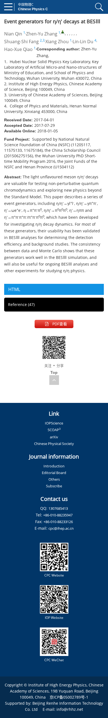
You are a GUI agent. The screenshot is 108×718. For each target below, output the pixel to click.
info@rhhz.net (69, 709)
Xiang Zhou (57, 41)
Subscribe (54, 485)
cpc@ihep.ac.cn (61, 528)
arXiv (54, 436)
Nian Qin (13, 34)
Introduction (54, 466)
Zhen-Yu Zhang (41, 34)
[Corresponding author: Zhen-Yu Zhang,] (62, 32)
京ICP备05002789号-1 (69, 697)
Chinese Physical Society (54, 443)
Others (54, 479)
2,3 (42, 40)
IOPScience (54, 423)
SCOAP (54, 429)
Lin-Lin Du (83, 41)
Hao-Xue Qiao (18, 49)
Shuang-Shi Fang (21, 41)
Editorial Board (54, 472)
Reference (21, 304)
